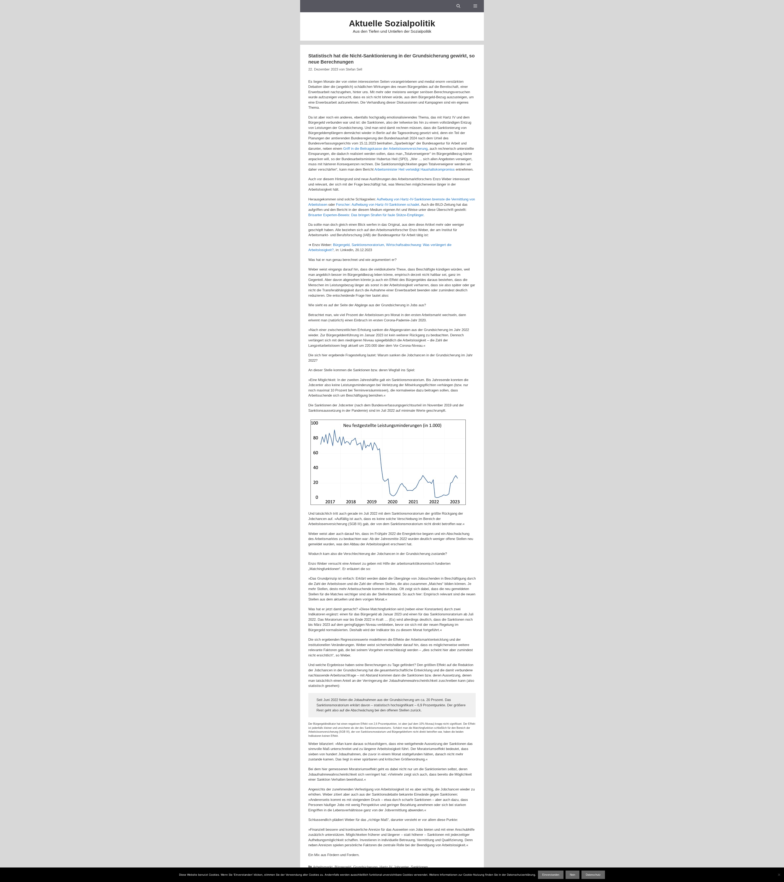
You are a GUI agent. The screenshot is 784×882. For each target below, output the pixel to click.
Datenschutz (593, 874)
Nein (572, 874)
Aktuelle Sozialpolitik (392, 23)
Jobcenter (401, 867)
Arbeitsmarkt (323, 867)
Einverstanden (550, 874)
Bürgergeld (343, 867)
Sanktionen (419, 867)
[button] (475, 6)
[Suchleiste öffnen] (458, 6)
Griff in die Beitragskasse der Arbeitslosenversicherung (385, 149)
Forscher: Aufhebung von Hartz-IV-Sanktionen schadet (377, 205)
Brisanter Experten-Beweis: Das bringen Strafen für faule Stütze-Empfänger (365, 215)
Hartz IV (386, 867)
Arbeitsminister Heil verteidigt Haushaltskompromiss (414, 169)
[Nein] (779, 875)
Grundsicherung (365, 867)
